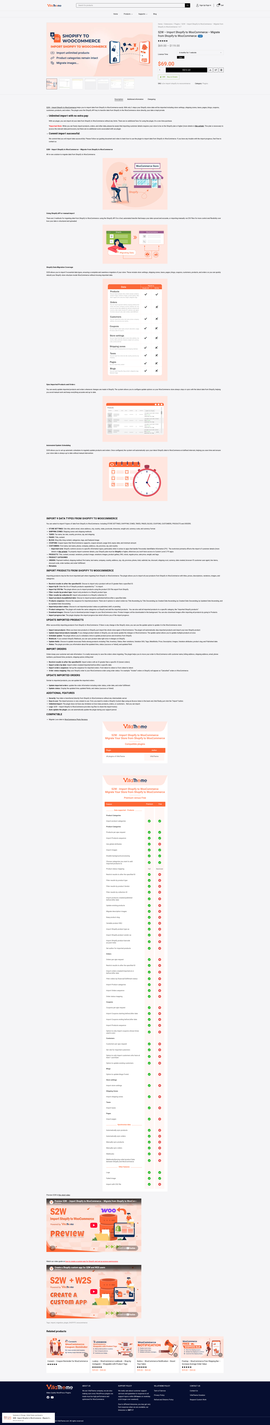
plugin (66, 1323)
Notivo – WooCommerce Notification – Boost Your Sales (156, 1362)
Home (115, 14)
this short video (64, 1195)
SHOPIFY (72, 1323)
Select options (131, 1355)
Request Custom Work (198, 1400)
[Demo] (215, 70)
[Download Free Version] (210, 70)
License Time (163, 54)
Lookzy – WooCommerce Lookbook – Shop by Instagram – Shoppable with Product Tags (111, 1362)
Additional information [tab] (135, 99)
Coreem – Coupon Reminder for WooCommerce (67, 1361)
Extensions (168, 24)
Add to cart (186, 70)
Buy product (86, 1355)
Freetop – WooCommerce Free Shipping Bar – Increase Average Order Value (201, 1362)
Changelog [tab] (151, 99)
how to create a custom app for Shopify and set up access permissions (91, 1261)
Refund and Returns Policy (163, 1400)
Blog (155, 14)
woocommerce (81, 1323)
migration (59, 1323)
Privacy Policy (159, 1395)
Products (127, 14)
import (53, 1323)
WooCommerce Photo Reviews (76, 720)
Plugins (177, 24)
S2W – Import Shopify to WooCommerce (61, 107)
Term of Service (160, 1391)
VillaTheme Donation (197, 1395)
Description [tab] (119, 99)
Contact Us (194, 1391)
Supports (141, 14)
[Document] (221, 70)
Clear (180, 57)
